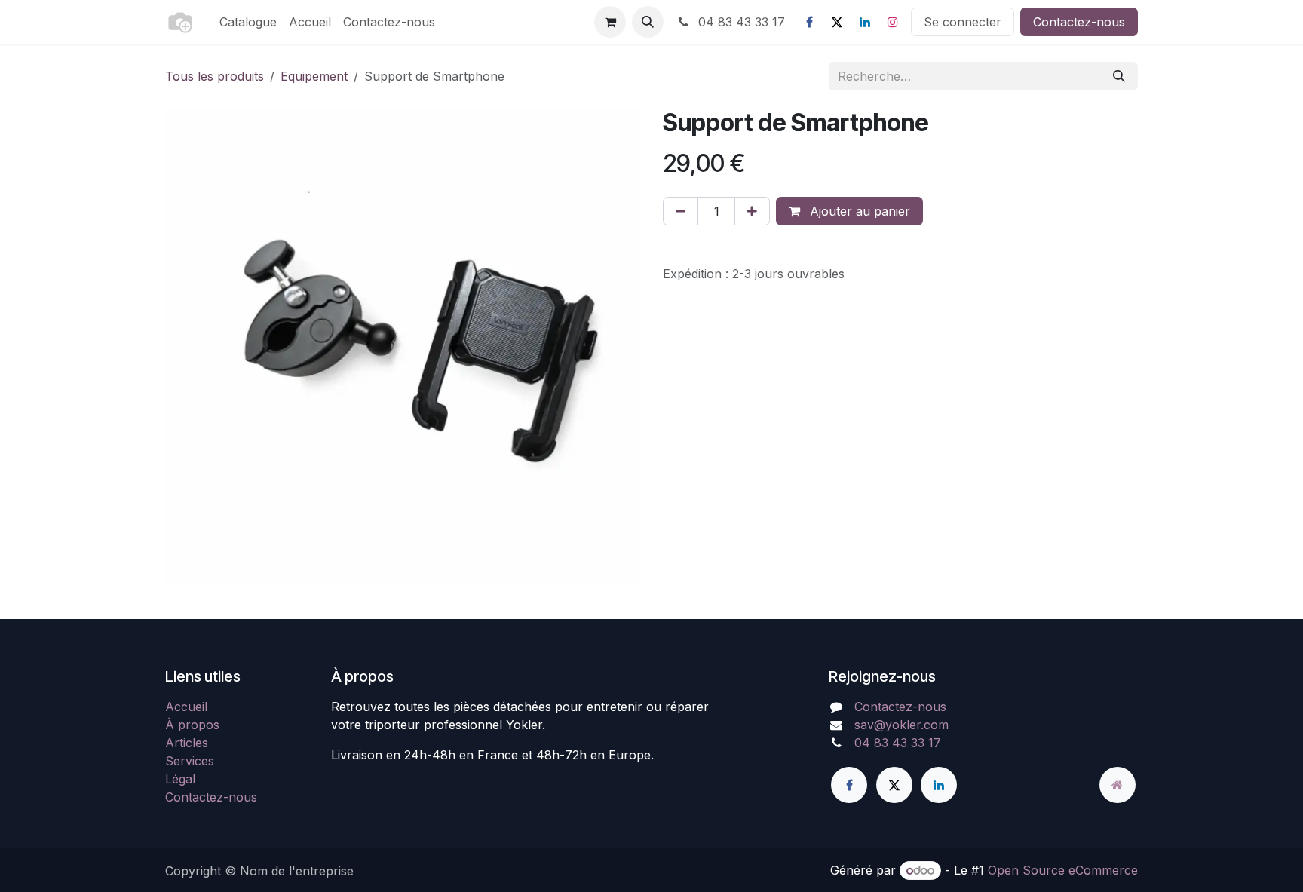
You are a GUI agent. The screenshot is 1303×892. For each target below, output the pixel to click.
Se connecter (962, 21)
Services (189, 760)
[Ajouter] (752, 211)
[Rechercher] (1119, 76)
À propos (192, 724)
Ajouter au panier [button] (858, 211)
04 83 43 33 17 (739, 21)
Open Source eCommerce (1063, 870)
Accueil (186, 706)
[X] (837, 22)
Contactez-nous (1079, 21)
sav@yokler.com (901, 724)
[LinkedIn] (865, 22)
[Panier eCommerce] (610, 22)
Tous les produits (214, 76)
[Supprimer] (680, 211)
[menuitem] (248, 22)
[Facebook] (809, 22)
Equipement (314, 76)
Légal (180, 778)
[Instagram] (893, 22)
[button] (648, 22)
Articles (186, 742)
